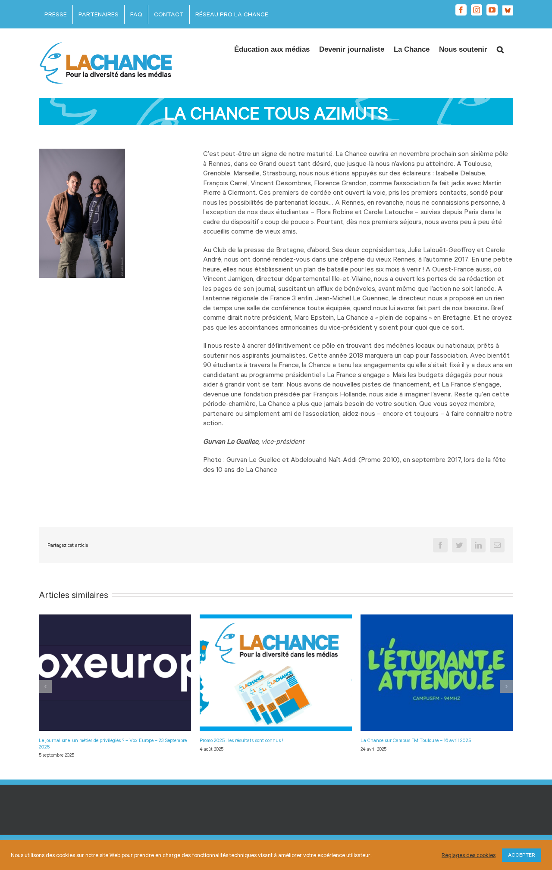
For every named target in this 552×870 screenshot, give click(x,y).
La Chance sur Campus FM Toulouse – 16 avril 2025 (416, 740)
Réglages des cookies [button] (469, 855)
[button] (500, 47)
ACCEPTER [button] (521, 855)
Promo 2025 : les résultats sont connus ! (241, 740)
